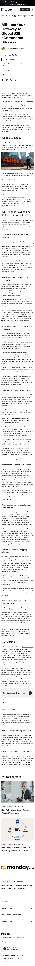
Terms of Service (12, 958)
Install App (25, 9)
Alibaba (8, 184)
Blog (9, 15)
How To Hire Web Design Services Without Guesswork (15, 811)
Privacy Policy (9, 961)
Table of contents (9, 55)
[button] (32, 9)
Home (3, 15)
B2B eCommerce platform (17, 145)
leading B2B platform (8, 127)
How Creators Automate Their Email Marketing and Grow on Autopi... (16, 849)
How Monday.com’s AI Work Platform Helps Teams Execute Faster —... (17, 886)
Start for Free (24, 4)
